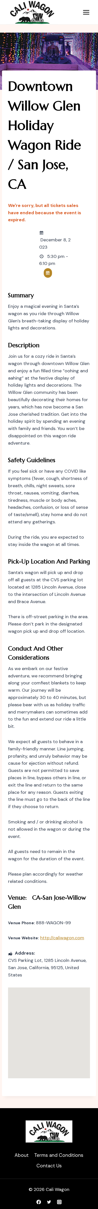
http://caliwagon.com (62, 938)
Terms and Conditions (58, 1155)
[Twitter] (49, 1201)
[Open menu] (86, 12)
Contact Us (49, 1166)
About (22, 1155)
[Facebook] (38, 1201)
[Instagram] (59, 1201)
